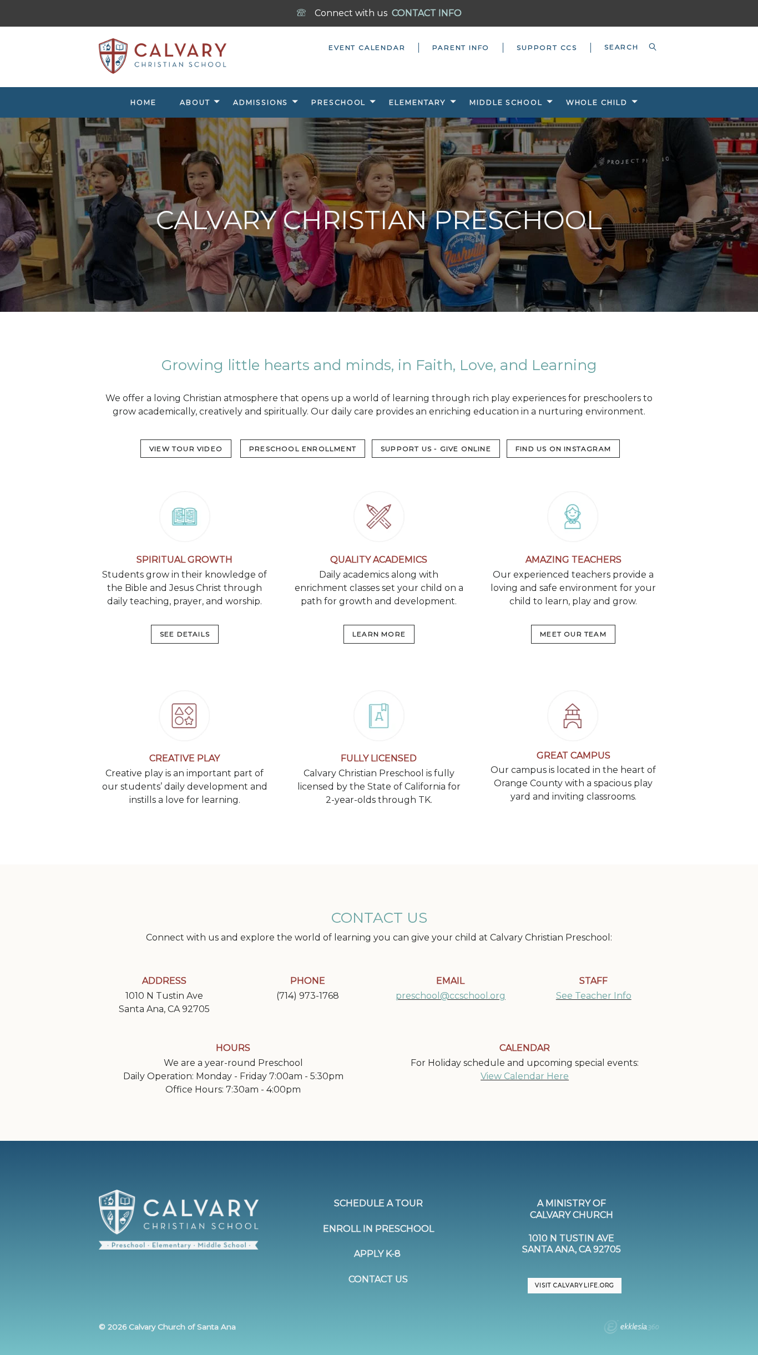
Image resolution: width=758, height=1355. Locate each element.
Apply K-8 (378, 1253)
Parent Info (460, 47)
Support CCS (547, 47)
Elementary (417, 102)
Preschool (338, 102)
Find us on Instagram (563, 448)
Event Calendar (367, 47)
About (195, 102)
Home (143, 102)
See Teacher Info (593, 995)
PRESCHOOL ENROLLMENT (302, 448)
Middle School (506, 102)
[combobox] (625, 47)
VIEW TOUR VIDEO (186, 448)
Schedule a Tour (378, 1203)
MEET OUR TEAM (573, 634)
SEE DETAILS (185, 634)
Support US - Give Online (436, 448)
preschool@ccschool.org (451, 995)
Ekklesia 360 (631, 1328)
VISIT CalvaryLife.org (574, 1285)
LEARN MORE (379, 634)
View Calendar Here (525, 1076)
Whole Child (597, 102)
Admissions (260, 102)
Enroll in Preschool (378, 1228)
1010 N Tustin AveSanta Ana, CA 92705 (571, 1244)
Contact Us (378, 1279)
